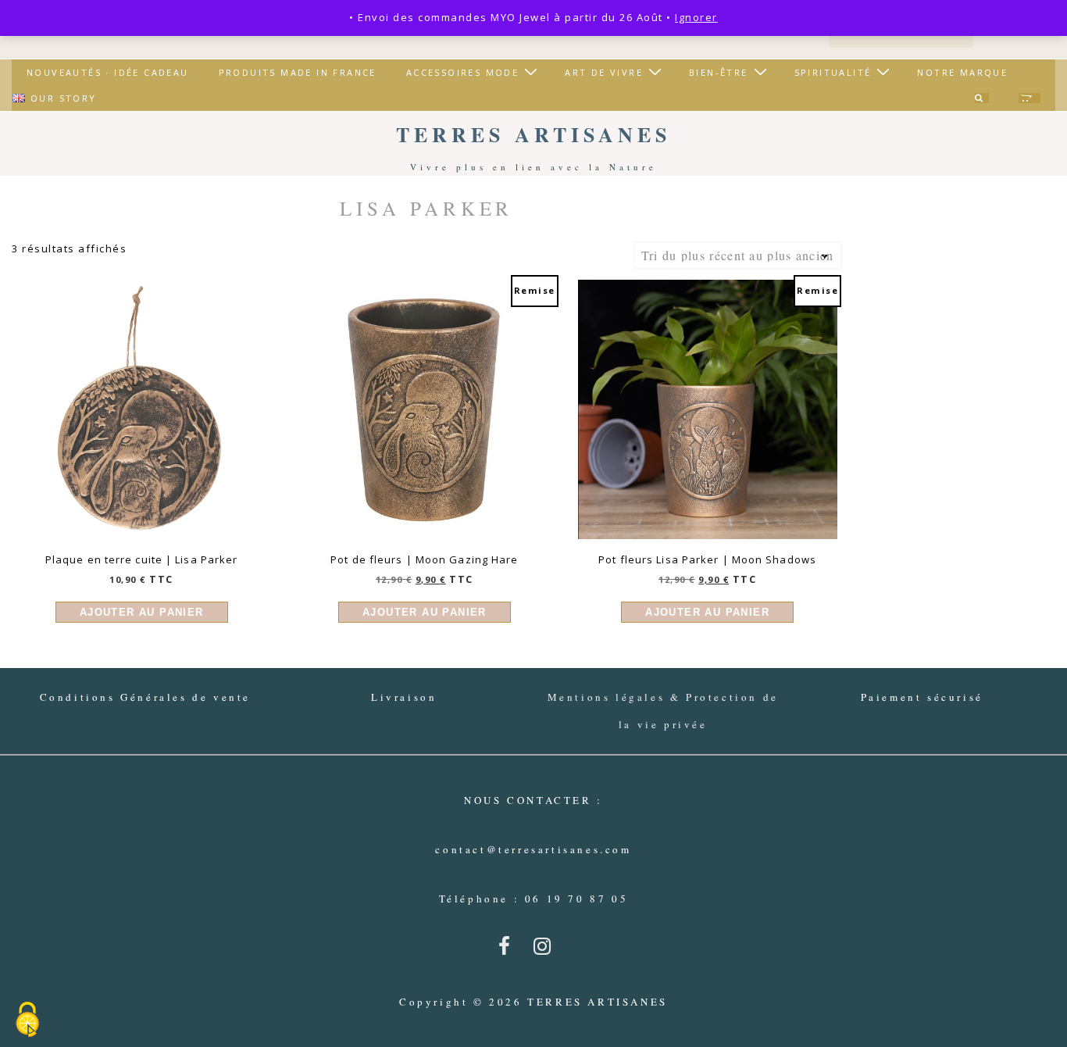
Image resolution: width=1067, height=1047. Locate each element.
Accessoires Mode (462, 72)
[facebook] (510, 951)
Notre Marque (962, 72)
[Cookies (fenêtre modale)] (27, 1020)
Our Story (63, 98)
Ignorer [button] (696, 17)
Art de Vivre (604, 72)
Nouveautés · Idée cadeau (108, 72)
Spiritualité (833, 72)
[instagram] (546, 951)
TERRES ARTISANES (533, 134)
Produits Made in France (297, 72)
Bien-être (718, 72)
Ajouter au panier (142, 612)
